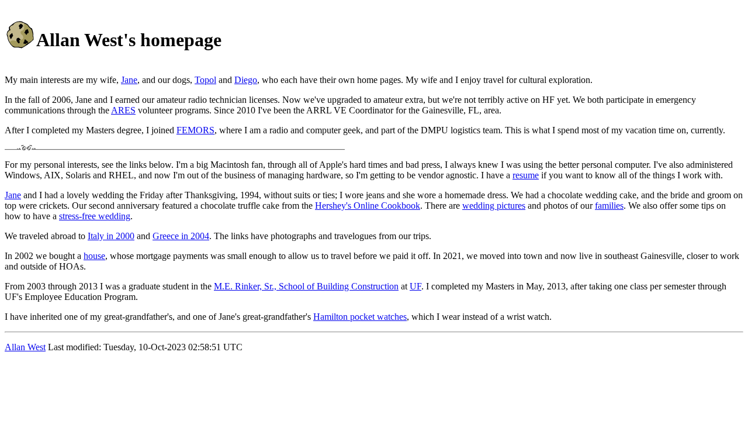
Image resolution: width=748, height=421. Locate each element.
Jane (129, 80)
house (94, 256)
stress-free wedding (94, 216)
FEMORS (195, 130)
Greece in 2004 (181, 236)
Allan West (25, 347)
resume (525, 175)
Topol (205, 80)
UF (415, 286)
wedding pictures (493, 205)
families (609, 205)
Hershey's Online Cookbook (367, 205)
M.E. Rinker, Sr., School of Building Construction (306, 286)
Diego (245, 80)
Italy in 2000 (111, 236)
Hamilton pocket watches (360, 317)
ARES (123, 110)
